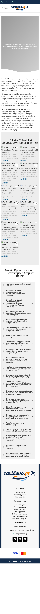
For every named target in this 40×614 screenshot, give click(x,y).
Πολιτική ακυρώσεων (20, 514)
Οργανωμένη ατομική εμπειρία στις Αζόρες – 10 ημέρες (9, 229)
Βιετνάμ (15, 154)
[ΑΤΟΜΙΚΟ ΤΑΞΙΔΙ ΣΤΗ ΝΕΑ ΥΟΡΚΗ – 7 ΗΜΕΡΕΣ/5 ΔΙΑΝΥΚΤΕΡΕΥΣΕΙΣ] (10, 165)
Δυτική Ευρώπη (6, 231)
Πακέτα (3, 176)
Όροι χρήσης (20, 512)
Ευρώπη (4, 172)
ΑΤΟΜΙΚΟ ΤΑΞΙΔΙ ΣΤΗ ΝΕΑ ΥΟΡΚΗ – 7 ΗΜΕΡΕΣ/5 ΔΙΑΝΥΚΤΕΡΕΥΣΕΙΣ (10, 170)
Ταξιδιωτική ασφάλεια (20, 518)
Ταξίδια (9, 180)
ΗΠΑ (9, 172)
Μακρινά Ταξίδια (6, 154)
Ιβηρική (10, 233)
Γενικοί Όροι (20, 505)
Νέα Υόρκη (11, 174)
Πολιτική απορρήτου (20, 516)
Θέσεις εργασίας (20, 495)
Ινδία (22, 193)
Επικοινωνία (20, 497)
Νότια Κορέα (5, 211)
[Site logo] (20, 8)
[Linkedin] (25, 539)
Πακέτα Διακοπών (12, 158)
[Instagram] (20, 539)
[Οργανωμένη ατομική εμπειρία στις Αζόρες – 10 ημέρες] (10, 223)
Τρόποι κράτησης (20, 507)
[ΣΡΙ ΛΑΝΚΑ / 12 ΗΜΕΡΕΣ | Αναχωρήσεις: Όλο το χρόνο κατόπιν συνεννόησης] (10, 243)
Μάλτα (22, 154)
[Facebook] (15, 539)
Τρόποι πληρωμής (20, 509)
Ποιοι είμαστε (20, 492)
